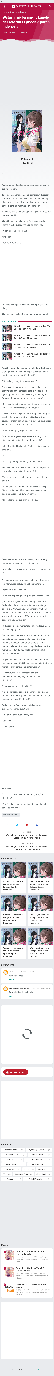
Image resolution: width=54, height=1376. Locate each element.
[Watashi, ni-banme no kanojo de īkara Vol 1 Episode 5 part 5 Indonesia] (13, 870)
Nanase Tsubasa (9, 1169)
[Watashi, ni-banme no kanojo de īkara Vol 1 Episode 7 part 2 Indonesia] (7, 346)
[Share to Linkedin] (37, 825)
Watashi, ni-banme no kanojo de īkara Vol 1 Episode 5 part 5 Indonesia (27, 848)
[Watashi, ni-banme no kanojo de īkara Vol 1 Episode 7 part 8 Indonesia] (40, 936)
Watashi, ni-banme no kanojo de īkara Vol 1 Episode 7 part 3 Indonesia (32, 336)
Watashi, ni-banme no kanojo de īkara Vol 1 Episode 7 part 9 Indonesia (13, 952)
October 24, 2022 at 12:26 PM (40, 988)
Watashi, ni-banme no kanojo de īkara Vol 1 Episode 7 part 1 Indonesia (32, 355)
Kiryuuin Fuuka (37, 1164)
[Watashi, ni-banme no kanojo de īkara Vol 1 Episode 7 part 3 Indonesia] (7, 337)
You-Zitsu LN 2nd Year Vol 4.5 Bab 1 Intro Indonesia (31, 1269)
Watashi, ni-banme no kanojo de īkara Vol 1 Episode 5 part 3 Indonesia (13, 918)
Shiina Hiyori (41, 1174)
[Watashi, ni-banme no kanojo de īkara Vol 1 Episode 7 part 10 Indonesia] (40, 903)
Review (26, 1169)
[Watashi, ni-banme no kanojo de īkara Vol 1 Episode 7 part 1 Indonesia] (7, 356)
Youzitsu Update (27, 6)
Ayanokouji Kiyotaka (36, 1150)
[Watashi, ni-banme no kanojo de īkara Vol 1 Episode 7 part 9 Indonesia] (13, 936)
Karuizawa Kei (11, 1164)
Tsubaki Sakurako (35, 1179)
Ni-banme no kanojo (11, 814)
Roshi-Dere (42, 1169)
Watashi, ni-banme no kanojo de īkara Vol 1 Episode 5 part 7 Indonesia (27, 836)
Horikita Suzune (37, 1155)
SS (4, 1174)
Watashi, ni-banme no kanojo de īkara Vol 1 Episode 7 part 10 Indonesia (39, 918)
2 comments (22, 32)
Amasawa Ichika (11, 1150)
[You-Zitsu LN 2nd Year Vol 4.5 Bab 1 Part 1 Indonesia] (9, 1255)
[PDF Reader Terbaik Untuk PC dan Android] (9, 1288)
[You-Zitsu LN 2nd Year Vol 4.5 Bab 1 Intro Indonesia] (9, 1272)
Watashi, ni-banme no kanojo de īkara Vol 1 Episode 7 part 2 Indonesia (32, 346)
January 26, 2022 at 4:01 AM (24, 972)
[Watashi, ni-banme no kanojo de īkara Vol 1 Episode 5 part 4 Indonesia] (40, 870)
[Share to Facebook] (7, 825)
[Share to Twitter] (17, 825)
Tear (11, 971)
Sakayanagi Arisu (21, 1174)
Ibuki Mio (10, 1159)
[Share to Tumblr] (47, 825)
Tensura (10, 1179)
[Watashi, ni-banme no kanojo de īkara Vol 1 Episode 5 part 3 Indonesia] (13, 903)
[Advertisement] (27, 76)
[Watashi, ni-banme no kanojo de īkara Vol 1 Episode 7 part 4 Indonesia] (7, 328)
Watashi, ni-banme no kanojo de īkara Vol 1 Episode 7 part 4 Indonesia (32, 327)
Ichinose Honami (35, 1159)
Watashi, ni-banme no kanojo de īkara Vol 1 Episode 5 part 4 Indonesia (39, 885)
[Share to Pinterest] (27, 825)
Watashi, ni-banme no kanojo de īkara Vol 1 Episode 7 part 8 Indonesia (39, 952)
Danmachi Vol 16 (12, 1155)
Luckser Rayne (37, 1370)
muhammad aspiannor (19, 988)
